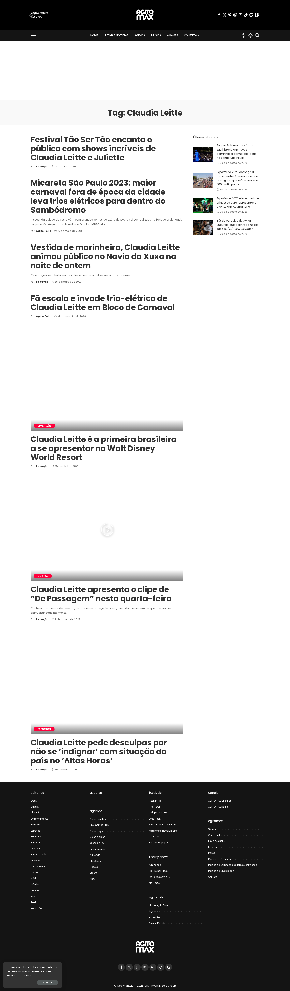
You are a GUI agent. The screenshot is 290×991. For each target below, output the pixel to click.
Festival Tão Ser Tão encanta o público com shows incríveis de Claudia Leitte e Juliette (93, 148)
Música (42, 576)
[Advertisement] (145, 70)
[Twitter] (224, 15)
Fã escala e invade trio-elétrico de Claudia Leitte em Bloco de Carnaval (103, 303)
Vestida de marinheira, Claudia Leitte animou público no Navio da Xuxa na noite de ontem (105, 256)
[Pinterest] (230, 15)
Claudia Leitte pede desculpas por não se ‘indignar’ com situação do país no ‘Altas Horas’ (99, 751)
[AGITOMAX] (145, 15)
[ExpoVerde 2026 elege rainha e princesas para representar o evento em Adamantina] (203, 205)
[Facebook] (219, 15)
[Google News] (251, 15)
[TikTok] (246, 15)
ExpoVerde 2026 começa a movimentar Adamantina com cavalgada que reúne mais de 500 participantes (238, 178)
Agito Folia (43, 231)
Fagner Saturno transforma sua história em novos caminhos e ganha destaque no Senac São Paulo (237, 151)
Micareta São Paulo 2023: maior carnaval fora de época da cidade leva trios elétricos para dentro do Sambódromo (98, 196)
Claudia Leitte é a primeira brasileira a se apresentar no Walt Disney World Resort (104, 448)
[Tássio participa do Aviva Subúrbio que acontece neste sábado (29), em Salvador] (203, 227)
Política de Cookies (19, 975)
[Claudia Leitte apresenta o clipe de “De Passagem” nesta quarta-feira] (107, 529)
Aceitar (47, 982)
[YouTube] (240, 15)
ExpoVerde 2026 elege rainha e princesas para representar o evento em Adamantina (238, 202)
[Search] (257, 35)
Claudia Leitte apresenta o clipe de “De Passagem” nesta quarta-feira (101, 594)
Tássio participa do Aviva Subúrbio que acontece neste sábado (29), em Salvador (237, 225)
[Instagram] (235, 15)
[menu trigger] (35, 35)
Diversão (44, 425)
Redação (42, 166)
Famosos (44, 729)
